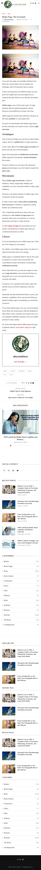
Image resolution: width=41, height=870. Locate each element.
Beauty (21, 561)
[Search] (39, 3)
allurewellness (9, 19)
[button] (4, 428)
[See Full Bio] (25, 362)
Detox (21, 586)
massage (21, 371)
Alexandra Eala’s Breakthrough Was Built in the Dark (27, 502)
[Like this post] (24, 383)
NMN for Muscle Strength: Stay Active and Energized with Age (28, 542)
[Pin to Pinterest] (30, 383)
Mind (21, 600)
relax (30, 371)
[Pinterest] (35, 3)
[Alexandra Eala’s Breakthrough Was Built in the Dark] (8, 504)
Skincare (21, 615)
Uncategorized (21, 625)
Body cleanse (21, 576)
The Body (21, 620)
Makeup (21, 595)
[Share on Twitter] (28, 383)
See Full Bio (19, 362)
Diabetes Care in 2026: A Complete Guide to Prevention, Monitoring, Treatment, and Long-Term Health (27, 489)
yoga (11, 374)
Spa (5, 374)
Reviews (21, 610)
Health (13, 371)
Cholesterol (21, 581)
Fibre (21, 591)
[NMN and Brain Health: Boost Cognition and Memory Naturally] (20, 422)
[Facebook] (30, 3)
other (11, 226)
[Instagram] (33, 3)
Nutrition (21, 605)
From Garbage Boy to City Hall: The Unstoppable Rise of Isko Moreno (27, 516)
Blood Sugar (21, 566)
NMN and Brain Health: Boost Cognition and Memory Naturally (27, 530)
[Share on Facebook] (26, 383)
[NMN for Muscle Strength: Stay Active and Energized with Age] (8, 544)
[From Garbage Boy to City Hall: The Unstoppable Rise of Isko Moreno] (8, 517)
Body (5, 371)
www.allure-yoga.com (24, 327)
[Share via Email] (33, 383)
